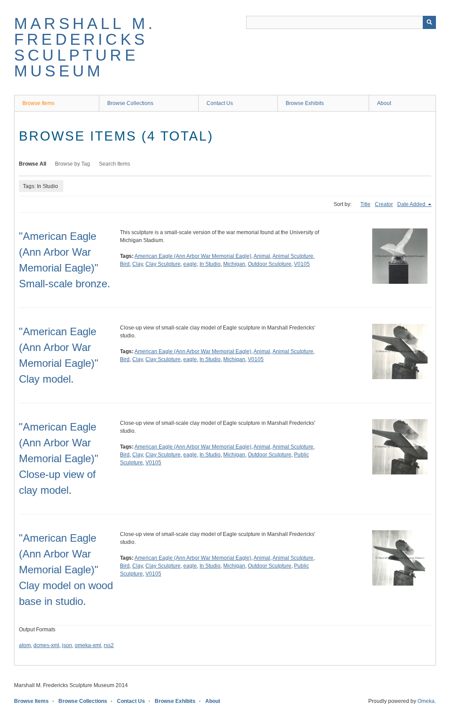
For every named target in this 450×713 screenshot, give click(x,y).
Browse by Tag (72, 164)
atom (25, 645)
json (67, 645)
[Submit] (429, 22)
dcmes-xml (46, 645)
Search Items (114, 164)
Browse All (32, 164)
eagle (190, 264)
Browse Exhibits (305, 103)
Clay (137, 264)
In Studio (210, 264)
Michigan (234, 264)
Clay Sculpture (163, 264)
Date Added (412, 204)
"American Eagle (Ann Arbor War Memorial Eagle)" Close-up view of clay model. (58, 458)
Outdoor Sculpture (269, 264)
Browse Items (38, 103)
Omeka (426, 701)
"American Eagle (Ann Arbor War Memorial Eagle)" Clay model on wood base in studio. (66, 569)
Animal (262, 256)
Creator (384, 204)
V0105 (302, 264)
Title (365, 204)
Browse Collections (130, 103)
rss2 (109, 645)
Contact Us (220, 103)
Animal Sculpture (292, 256)
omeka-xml (88, 645)
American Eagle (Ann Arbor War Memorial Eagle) (192, 256)
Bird (125, 264)
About (384, 103)
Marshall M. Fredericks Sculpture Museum (85, 47)
